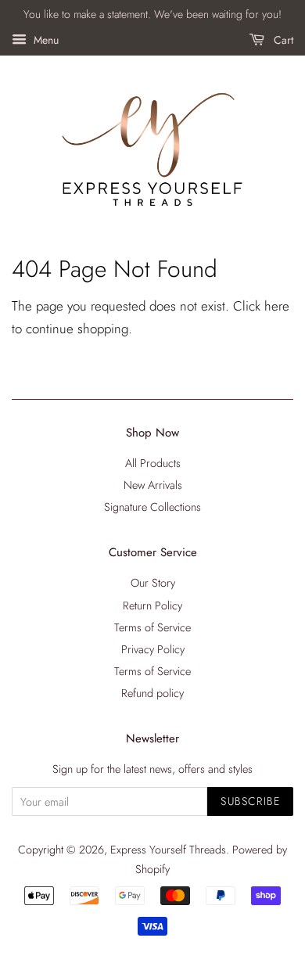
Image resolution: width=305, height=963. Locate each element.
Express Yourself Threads (168, 849)
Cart (282, 40)
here (276, 305)
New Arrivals (153, 485)
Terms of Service (152, 627)
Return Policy (152, 605)
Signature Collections (152, 507)
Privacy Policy (153, 649)
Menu (44, 40)
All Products (153, 463)
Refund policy (152, 693)
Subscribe (250, 801)
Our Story (153, 583)
